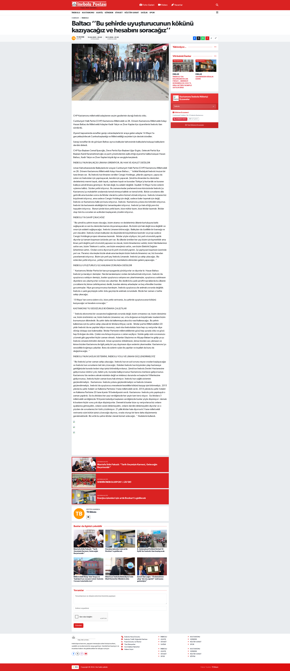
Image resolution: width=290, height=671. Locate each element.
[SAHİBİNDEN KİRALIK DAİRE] (206, 66)
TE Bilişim (215, 667)
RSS (76, 667)
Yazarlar (178, 5)
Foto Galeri (148, 5)
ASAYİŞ (99, 13)
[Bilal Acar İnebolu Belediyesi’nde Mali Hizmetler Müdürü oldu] (120, 566)
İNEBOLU (76, 13)
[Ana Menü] (217, 12)
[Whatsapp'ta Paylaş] (203, 38)
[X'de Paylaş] (199, 38)
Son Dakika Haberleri (132, 647)
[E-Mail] (88, 517)
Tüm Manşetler (129, 644)
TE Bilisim (91, 512)
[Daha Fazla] (207, 38)
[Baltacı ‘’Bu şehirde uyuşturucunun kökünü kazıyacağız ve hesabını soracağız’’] (120, 72)
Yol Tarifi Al (194, 119)
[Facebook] (73, 654)
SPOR (152, 13)
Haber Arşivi (128, 649)
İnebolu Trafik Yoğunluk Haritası (135, 639)
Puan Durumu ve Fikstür (132, 642)
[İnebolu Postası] (89, 5)
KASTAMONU (88, 13)
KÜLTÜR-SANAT (132, 13)
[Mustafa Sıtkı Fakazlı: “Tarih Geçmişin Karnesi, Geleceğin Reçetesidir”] (88, 539)
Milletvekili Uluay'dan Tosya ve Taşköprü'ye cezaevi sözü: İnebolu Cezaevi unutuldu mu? (88, 579)
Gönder (78, 625)
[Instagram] (82, 654)
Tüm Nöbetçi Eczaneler (195, 125)
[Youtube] (86, 654)
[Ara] (217, 5)
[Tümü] (215, 47)
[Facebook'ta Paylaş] (194, 38)
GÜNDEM (109, 13)
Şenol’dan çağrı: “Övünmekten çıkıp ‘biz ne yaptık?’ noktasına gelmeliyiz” (150, 579)
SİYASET (119, 13)
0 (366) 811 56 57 (181, 119)
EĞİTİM (192, 656)
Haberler (75, 18)
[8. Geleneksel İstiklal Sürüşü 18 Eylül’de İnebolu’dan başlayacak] (152, 539)
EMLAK (176, 74)
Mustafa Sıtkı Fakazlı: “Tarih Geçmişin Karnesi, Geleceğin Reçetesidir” (86, 551)
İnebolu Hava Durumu (132, 637)
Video (164, 5)
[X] (78, 654)
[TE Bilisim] (79, 514)
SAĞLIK (144, 13)
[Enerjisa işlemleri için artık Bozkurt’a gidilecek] (120, 539)
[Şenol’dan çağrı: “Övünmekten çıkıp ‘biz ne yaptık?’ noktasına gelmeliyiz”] (152, 566)
